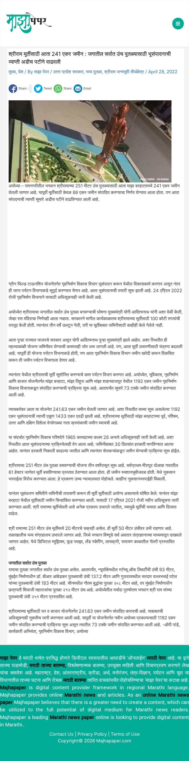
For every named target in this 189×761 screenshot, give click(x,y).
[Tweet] (43, 88)
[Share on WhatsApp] (63, 88)
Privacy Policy (92, 734)
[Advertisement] (90, 244)
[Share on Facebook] (18, 88)
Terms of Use (125, 734)
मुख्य (12, 71)
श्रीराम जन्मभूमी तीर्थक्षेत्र (124, 71)
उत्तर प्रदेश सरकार (68, 71)
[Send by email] (82, 88)
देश (20, 71)
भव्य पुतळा (94, 71)
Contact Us (61, 734)
